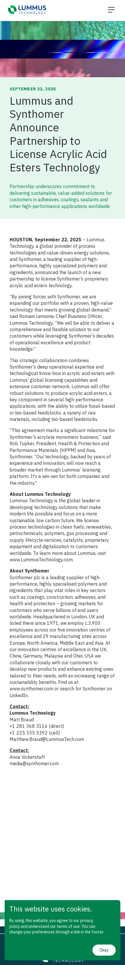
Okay (104, 950)
